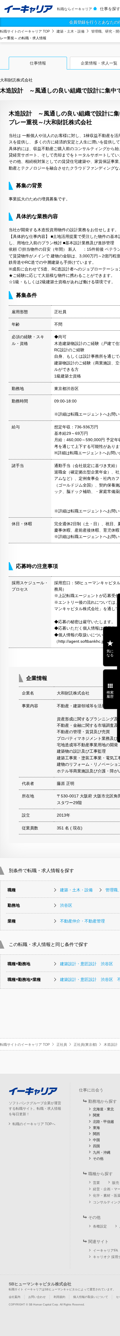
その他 (98, 1159)
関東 (96, 1115)
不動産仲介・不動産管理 (82, 921)
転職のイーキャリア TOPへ (34, 1124)
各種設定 (100, 1226)
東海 (96, 1128)
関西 (96, 1134)
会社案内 (14, 1296)
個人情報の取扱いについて (90, 1296)
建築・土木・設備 (70, 31)
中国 (96, 1140)
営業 (96, 1183)
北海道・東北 (103, 1109)
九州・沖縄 (101, 1152)
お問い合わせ (37, 1296)
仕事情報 (38, 63)
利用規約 (59, 1296)
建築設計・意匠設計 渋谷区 (86, 963)
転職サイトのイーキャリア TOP (25, 31)
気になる (110, 653)
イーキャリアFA (105, 1250)
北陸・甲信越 (103, 1122)
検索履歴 (110, 694)
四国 (96, 1146)
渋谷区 (66, 905)
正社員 (62, 1045)
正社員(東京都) (85, 1045)
